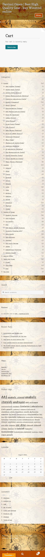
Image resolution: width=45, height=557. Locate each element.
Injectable (9, 266)
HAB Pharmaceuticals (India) (15, 112)
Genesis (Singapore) (12, 102)
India (7, 187)
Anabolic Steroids (11, 215)
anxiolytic (16, 407)
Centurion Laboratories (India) (16, 99)
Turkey (8, 209)
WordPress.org (5, 376)
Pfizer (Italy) (10, 140)
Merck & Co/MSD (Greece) (14, 134)
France (8, 174)
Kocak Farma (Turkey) (13, 124)
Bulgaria (8, 168)
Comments (6, 373)
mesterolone (29, 417)
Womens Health (11, 253)
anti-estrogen (31, 402)
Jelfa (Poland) (10, 121)
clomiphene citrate (8, 412)
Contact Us (7, 501)
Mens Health (10, 234)
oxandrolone (37, 422)
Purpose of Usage (9, 212)
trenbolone (35, 432)
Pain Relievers (10, 237)
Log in (3, 369)
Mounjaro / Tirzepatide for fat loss (14, 336)
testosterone (7, 432)
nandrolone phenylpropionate (24, 422)
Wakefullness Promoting (13, 250)
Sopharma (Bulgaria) (12, 146)
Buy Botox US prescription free (13, 340)
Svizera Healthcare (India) (14, 159)
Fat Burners (9, 222)
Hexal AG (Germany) (12, 115)
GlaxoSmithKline (33, 414)
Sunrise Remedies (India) (14, 156)
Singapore (9, 203)
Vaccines (6, 272)
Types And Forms (9, 259)
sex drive (21, 425)
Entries (5, 371)
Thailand (8, 206)
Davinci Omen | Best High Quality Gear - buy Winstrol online (22, 7)
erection (4, 414)
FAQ (4, 504)
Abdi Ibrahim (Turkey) (13, 87)
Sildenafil (29, 425)
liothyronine (21, 417)
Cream (8, 262)
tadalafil (20, 428)
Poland (8, 200)
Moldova (8, 193)
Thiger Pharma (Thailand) (14, 162)
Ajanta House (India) (13, 90)
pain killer (4, 425)
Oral (7, 269)
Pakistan (8, 196)
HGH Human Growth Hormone (15, 228)
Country (6, 165)
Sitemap (6, 517)
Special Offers (8, 256)
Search (22, 554)
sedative (12, 425)
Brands (5, 83)
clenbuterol (16, 410)
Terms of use (7, 520)
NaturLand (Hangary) (13, 137)
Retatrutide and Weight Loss (12, 333)
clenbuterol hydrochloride (27, 410)
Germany (8, 178)
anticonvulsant (6, 407)
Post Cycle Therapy (12, 244)
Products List (7, 514)
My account (7, 507)
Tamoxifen (28, 429)
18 (10, 469)
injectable (12, 417)
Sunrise (11, 429)
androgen (19, 402)
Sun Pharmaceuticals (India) (15, 152)
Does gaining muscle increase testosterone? (18, 343)
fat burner (12, 414)
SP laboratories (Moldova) (14, 149)
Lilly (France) (10, 127)
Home (3, 22)
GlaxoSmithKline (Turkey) (14, 109)
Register (4, 367)
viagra (41, 432)
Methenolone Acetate (15, 420)
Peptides (8, 240)
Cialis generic (6, 409)
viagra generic (7, 435)
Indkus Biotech (11, 118)
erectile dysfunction (31, 412)
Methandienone (38, 417)
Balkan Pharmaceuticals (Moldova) (17, 96)
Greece (8, 181)
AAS (4, 397)
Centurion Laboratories (31, 406)
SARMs (8, 247)
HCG (7, 225)
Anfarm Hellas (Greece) (13, 93)
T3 (15, 429)
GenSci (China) (11, 105)
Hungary (8, 184)
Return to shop (12, 47)
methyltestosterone (28, 420)
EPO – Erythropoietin (22, 314)
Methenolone (5, 420)
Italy (7, 190)
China (7, 171)
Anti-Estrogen (10, 218)
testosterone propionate (22, 432)
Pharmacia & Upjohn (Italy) (15, 143)
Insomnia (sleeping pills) (14, 231)
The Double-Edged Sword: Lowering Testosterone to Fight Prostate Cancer (22, 347)
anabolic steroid (16, 397)
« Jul (10, 478)
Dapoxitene (19, 412)
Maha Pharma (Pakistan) (14, 131)
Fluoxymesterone (22, 415)
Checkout (6, 498)
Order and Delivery (9, 511)
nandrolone (12, 422)
